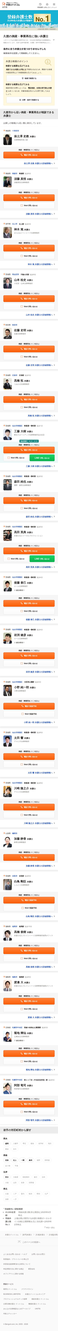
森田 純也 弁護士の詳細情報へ (39, 516)
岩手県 (4, 7)
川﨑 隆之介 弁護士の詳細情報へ (38, 823)
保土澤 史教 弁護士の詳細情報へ (38, 163)
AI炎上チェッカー (10, 1313)
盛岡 (7, 1143)
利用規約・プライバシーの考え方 (16, 1259)
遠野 (38, 1160)
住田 (43, 1177)
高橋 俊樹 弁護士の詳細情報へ (39, 966)
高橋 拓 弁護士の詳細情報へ (40, 415)
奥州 (30, 1160)
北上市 (14, 224)
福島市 (14, 977)
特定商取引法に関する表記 (13, 1269)
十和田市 (15, 130)
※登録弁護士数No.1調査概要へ (47, 29)
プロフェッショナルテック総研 (15, 1299)
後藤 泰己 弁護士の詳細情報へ (39, 619)
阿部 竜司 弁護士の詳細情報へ (39, 1120)
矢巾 (14, 1149)
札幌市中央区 (17, 1027)
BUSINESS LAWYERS (12, 1294)
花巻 (7, 1160)
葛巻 (32, 1143)
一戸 (14, 1199)
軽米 (30, 1193)
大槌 (7, 1182)
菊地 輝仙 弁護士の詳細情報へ (39, 1069)
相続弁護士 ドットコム (40, 1299)
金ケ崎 (7, 1165)
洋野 (7, 1199)
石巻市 (14, 375)
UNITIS (37, 1308)
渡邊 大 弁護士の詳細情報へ (40, 1017)
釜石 (35, 1177)
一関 (22, 1160)
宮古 (7, 1177)
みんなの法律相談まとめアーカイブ (16, 1308)
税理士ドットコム (10, 1289)
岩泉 (22, 1182)
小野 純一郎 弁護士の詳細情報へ (38, 722)
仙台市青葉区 (17, 425)
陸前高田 (26, 1177)
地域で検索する (30, 78)
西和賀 (47, 1160)
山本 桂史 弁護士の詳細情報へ (39, 314)
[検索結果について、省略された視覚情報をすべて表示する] (53, 40)
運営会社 (31, 1269)
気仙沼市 (15, 274)
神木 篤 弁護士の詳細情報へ (40, 264)
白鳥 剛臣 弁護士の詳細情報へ (39, 916)
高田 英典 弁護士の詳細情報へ (39, 567)
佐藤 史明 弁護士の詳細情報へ (39, 365)
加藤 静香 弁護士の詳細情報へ (39, 865)
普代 (22, 1193)
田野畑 (31, 1182)
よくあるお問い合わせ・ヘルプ (15, 1254)
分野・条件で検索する (30, 100)
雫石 (24, 1143)
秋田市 (14, 325)
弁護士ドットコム (12, 1234)
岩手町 (41, 1143)
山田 (14, 1182)
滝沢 (49, 1143)
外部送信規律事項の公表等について (16, 1264)
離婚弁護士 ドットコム (37, 1303)
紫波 (7, 1149)
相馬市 (14, 926)
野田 (38, 1193)
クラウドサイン (27, 1289)
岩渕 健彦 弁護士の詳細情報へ (39, 671)
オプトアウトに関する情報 (13, 1273)
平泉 (16, 1165)
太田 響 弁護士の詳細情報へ (40, 772)
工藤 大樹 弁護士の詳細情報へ (39, 466)
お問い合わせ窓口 (38, 1254)
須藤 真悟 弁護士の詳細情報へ (39, 213)
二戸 (14, 1193)
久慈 (6, 36)
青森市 (14, 173)
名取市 (14, 876)
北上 (14, 1160)
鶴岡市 (14, 833)
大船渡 (15, 1177)
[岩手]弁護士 (27, 1234)
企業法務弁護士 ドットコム (13, 1303)
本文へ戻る (50, 1227)
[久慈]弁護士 (40, 1234)
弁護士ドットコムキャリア (35, 1294)
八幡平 (15, 1143)
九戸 (46, 1193)
